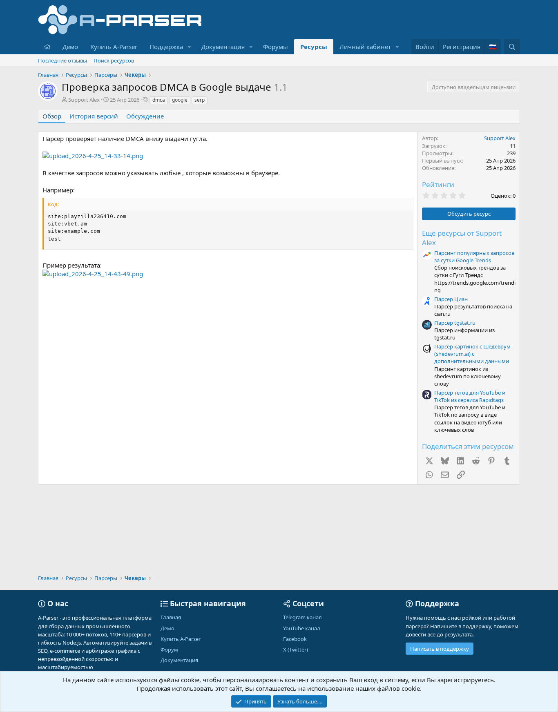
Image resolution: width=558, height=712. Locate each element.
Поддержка (166, 46)
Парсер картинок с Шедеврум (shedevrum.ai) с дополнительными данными (472, 354)
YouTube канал (301, 628)
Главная (171, 617)
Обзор (51, 116)
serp (199, 99)
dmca (158, 99)
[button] (189, 46)
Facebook (295, 639)
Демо (70, 46)
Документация (223, 46)
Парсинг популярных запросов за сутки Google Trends (474, 256)
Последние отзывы (62, 60)
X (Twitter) (295, 649)
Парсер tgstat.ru (454, 322)
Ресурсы (313, 46)
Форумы (275, 46)
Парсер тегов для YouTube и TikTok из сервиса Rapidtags (469, 396)
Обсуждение (145, 116)
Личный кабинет (365, 46)
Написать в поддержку (439, 648)
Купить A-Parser (113, 46)
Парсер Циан (451, 299)
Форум (169, 649)
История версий (93, 116)
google (179, 99)
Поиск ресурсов (114, 60)
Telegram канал (302, 617)
